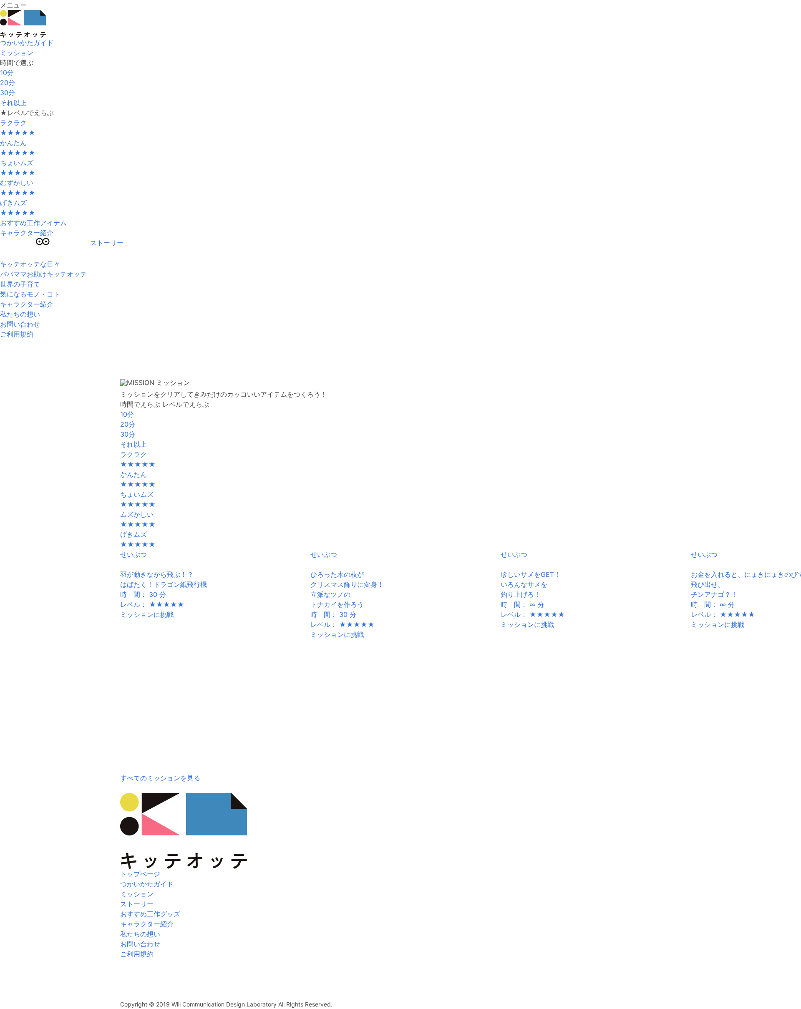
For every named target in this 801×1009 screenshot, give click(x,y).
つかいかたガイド (26, 42)
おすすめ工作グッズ (150, 914)
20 (7, 82)
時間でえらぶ (140, 404)
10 (7, 72)
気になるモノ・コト (30, 294)
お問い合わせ (20, 324)
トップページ (140, 874)
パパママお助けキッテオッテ (43, 274)
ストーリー (137, 904)
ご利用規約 (16, 334)
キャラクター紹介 (26, 233)
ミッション (137, 894)
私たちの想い (140, 934)
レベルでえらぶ (185, 404)
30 (7, 92)
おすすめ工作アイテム (33, 223)
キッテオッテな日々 (30, 264)
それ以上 (13, 102)
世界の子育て (20, 284)
